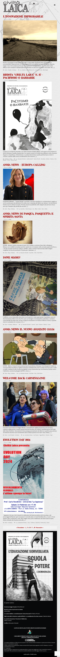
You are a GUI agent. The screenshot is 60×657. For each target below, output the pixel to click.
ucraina (8, 160)
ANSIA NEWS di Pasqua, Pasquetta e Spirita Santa (28, 215)
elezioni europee (29, 208)
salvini (39, 208)
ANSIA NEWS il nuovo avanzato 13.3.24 (28, 329)
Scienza (48, 522)
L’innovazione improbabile (23, 16)
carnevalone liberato (29, 435)
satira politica (39, 252)
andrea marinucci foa (30, 70)
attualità (9, 70)
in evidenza (14, 70)
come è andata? (11, 435)
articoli (6, 70)
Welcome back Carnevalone (24, 378)
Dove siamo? (11, 257)
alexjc (10, 19)
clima (29, 522)
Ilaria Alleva (43, 159)
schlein (46, 208)
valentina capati (14, 160)
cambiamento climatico (22, 522)
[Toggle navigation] (54, 5)
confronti (33, 324)
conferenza (33, 522)
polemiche (47, 435)
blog (9, 208)
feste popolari (36, 435)
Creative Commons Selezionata (30, 637)
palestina (52, 159)
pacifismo (48, 159)
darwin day (38, 522)
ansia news (22, 208)
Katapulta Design (41, 628)
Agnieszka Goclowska (13, 80)
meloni (36, 208)
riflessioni (15, 324)
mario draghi (45, 70)
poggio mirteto (42, 435)
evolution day (43, 522)
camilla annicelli (30, 159)
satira (43, 208)
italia (41, 70)
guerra (37, 324)
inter (33, 208)
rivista (11, 159)
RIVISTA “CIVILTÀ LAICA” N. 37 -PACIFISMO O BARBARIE (23, 76)
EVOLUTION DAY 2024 (16, 439)
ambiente (24, 70)
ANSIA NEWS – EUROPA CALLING (24, 164)
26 (34, 527)
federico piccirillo (37, 159)
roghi (51, 435)
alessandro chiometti (22, 159)
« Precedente (20, 527)
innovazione (37, 70)
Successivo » (39, 527)
